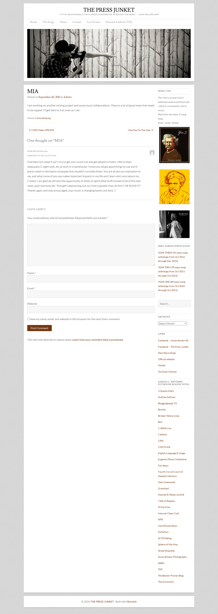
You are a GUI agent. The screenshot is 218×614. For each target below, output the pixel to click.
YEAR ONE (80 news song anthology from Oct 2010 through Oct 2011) (171, 286)
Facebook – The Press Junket (173, 346)
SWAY (161, 563)
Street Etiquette (166, 550)
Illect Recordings (167, 352)
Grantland (163, 488)
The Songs (48, 22)
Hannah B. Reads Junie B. (171, 494)
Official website (166, 359)
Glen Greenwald (166, 482)
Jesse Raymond (35, 151)
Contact (76, 22)
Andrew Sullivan (166, 397)
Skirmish (132, 601)
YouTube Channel (167, 371)
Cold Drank (164, 446)
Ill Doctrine (164, 507)
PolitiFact (163, 531)
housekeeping (44, 118)
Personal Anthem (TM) (119, 22)
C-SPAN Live (164, 428)
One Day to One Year (139, 130)
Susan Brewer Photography (172, 556)
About (63, 22)
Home (33, 22)
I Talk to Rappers (166, 500)
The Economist (166, 581)
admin (68, 97)
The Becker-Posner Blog (170, 575)
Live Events (93, 22)
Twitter (162, 365)
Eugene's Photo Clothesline (172, 459)
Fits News (163, 465)
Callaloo (162, 434)
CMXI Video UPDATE (42, 130)
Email (31, 288)
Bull (160, 421)
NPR (160, 519)
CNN (161, 440)
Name (31, 273)
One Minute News (167, 525)
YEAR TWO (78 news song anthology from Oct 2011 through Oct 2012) (172, 271)
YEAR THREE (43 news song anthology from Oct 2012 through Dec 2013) (173, 256)
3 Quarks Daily (166, 390)
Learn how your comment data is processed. (97, 339)
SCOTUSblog (165, 538)
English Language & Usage (171, 453)
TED (160, 569)
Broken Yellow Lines (168, 415)
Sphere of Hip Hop (168, 544)
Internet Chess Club (168, 513)
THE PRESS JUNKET (109, 10)
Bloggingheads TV (167, 403)
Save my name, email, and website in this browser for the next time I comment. (75, 319)
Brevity (162, 409)
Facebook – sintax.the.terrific (173, 340)
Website (32, 303)
